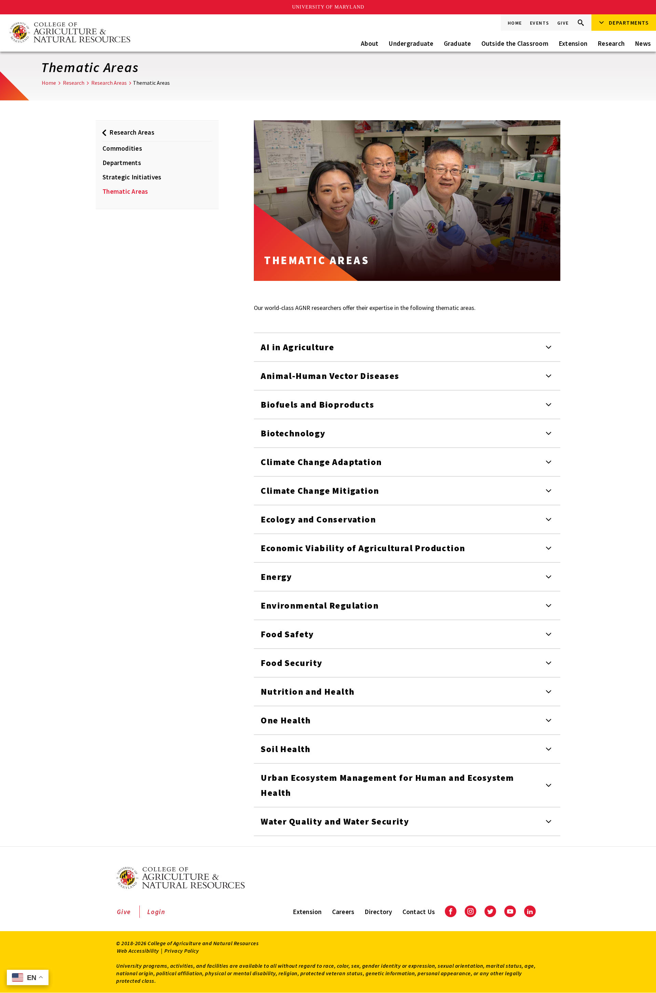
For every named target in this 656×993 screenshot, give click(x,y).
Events (539, 23)
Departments (121, 163)
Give (563, 23)
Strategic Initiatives (131, 177)
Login (156, 912)
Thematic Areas (125, 191)
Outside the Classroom (514, 43)
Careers (343, 912)
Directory (378, 912)
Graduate (457, 43)
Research (611, 43)
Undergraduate (410, 43)
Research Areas (109, 82)
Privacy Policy (181, 950)
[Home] (69, 33)
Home (515, 23)
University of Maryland (328, 7)
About (369, 43)
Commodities (122, 148)
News (643, 43)
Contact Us (418, 912)
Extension (573, 43)
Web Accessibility (138, 950)
